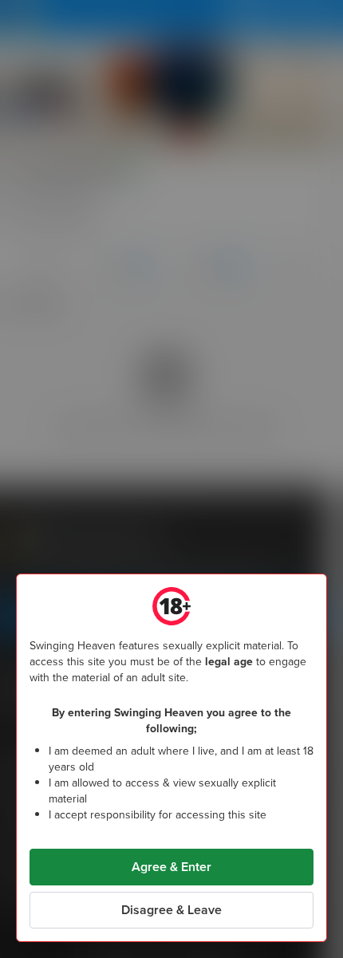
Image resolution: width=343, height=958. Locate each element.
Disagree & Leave (171, 910)
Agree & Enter (171, 866)
